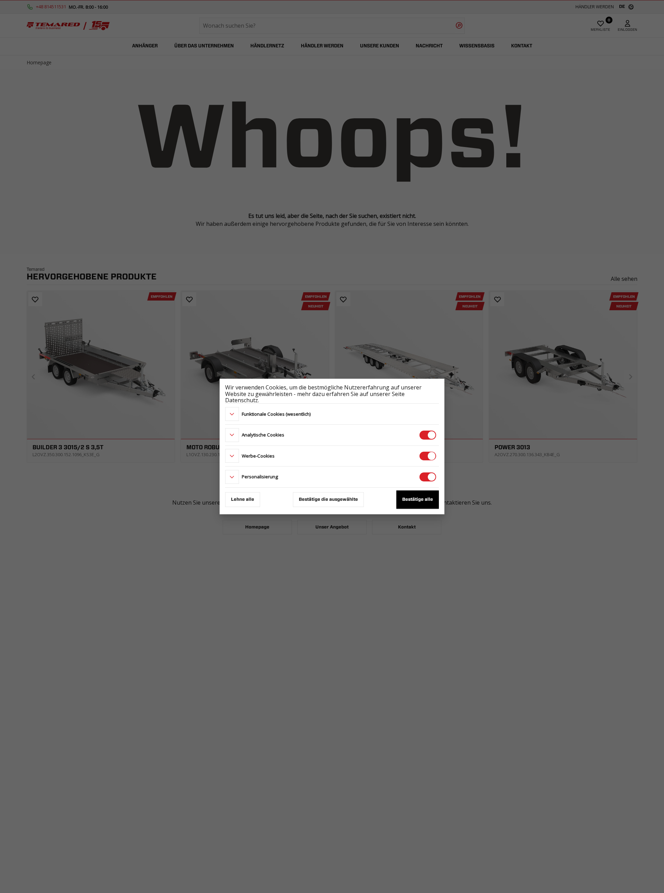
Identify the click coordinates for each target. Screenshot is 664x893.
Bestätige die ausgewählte (328, 499)
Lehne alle (242, 499)
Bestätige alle (417, 499)
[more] (232, 414)
